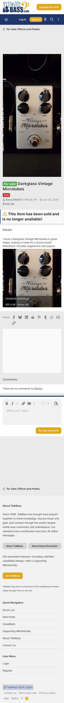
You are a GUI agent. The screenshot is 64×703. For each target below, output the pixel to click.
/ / (30, 199)
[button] (6, 19)
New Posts (9, 616)
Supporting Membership (17, 631)
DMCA (14, 698)
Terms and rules (27, 692)
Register (7, 670)
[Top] (22, 698)
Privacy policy (47, 692)
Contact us (9, 645)
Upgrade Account (49, 7)
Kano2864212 (14, 199)
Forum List (9, 609)
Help (6, 698)
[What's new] (45, 19)
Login (6, 663)
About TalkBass (12, 638)
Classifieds (9, 623)
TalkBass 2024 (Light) (19, 687)
